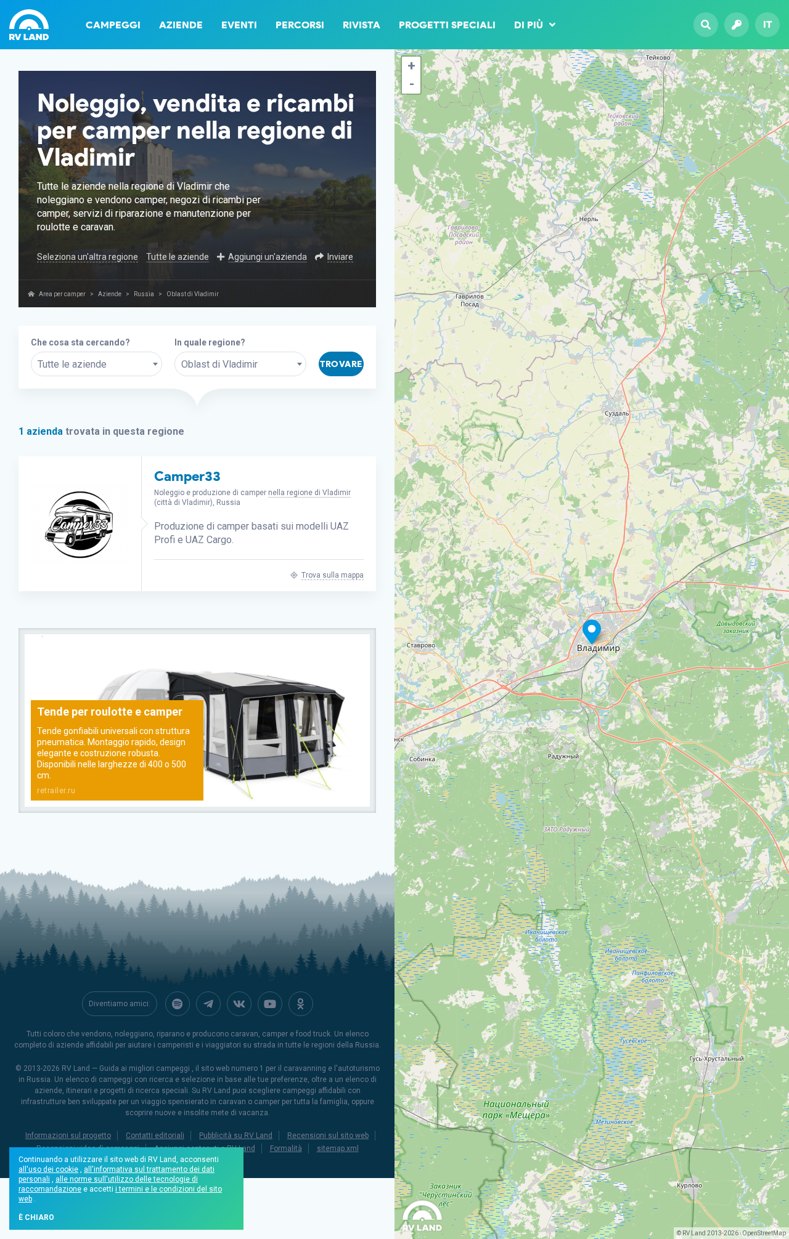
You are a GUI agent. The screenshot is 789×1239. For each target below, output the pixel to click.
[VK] (239, 1003)
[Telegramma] (208, 1003)
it (767, 24)
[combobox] (96, 364)
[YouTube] (270, 1003)
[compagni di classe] (300, 1003)
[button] (411, 66)
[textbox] (96, 364)
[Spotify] (177, 1003)
